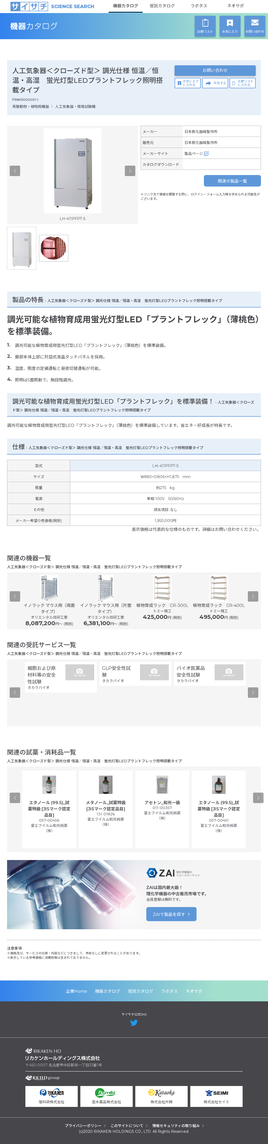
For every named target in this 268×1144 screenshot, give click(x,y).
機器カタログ (125, 5)
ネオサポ (235, 5)
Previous (15, 171)
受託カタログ (162, 5)
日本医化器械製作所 (201, 131)
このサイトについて (126, 1125)
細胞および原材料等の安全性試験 (41, 675)
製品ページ (194, 153)
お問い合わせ (215, 70)
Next (130, 171)
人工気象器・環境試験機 (75, 106)
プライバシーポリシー (83, 1125)
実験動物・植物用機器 (30, 106)
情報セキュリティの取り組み (176, 1125)
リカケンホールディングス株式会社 (62, 1054)
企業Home (76, 991)
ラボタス (199, 5)
